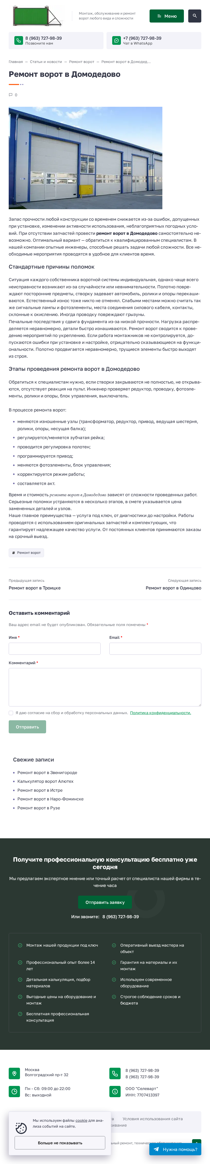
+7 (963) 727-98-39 (142, 38)
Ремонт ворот (29, 553)
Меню (170, 16)
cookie (81, 1120)
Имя (14, 637)
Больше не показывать (60, 1142)
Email (115, 637)
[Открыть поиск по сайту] (194, 16)
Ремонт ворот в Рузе (38, 807)
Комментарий (23, 662)
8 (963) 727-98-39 (43, 38)
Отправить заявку (105, 902)
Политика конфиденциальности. (160, 712)
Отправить (27, 726)
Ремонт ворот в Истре (39, 790)
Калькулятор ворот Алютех (45, 781)
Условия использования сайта (153, 1118)
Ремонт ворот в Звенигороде (47, 772)
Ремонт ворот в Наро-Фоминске (50, 798)
